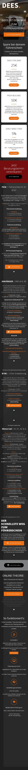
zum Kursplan (14, 648)
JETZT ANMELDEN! (14, 172)
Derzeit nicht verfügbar (13, 589)
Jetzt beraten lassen (15, 539)
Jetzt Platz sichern (15, 561)
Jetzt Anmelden (15, 262)
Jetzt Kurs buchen (15, 327)
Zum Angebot (13, 81)
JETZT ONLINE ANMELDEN (14, 30)
